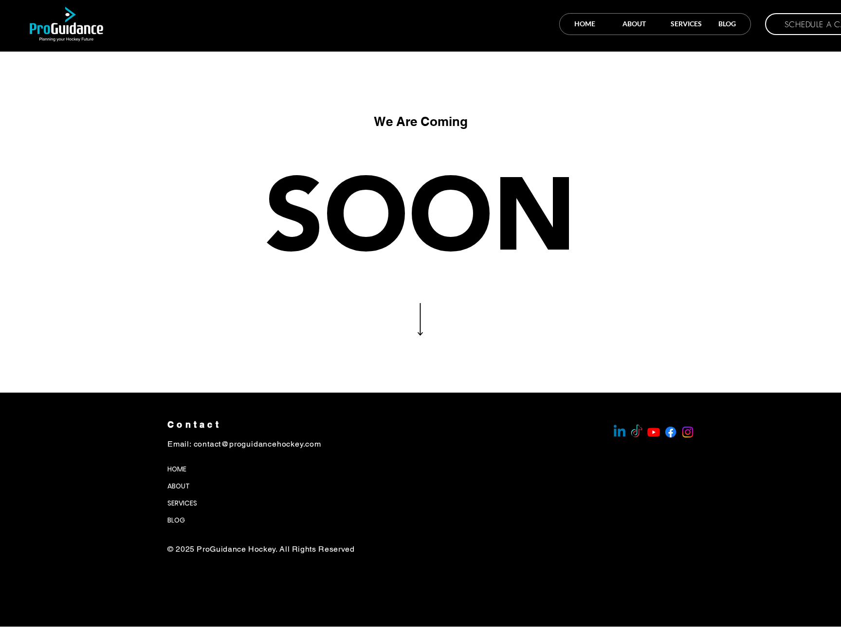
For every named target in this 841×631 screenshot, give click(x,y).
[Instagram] (687, 432)
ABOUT (178, 486)
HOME (176, 469)
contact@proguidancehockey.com (257, 444)
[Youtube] (653, 432)
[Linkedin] (619, 432)
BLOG (176, 520)
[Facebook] (670, 432)
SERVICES (182, 503)
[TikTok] (636, 432)
